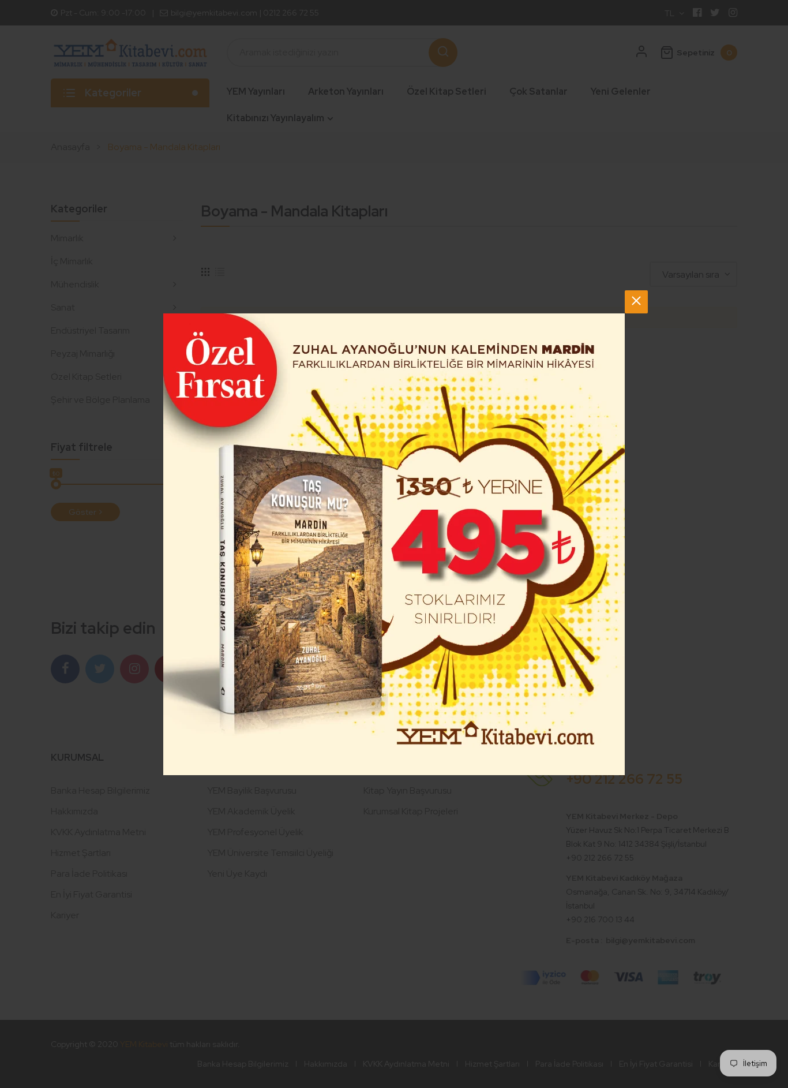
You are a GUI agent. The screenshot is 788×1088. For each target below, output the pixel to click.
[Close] (636, 301)
